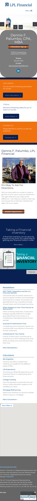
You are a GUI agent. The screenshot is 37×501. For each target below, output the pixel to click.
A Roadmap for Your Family (13, 334)
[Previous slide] (2, 24)
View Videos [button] (10, 116)
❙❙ (20, 27)
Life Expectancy (9, 369)
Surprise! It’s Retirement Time (14, 324)
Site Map (3, 492)
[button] (28, 10)
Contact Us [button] (9, 137)
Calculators (8, 355)
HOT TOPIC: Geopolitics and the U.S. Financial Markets (17, 292)
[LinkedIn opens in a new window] (18, 71)
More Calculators (10, 399)
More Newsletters (10, 348)
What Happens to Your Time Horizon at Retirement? (18, 308)
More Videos (18, 244)
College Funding (9, 380)
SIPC (12, 477)
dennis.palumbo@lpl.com (18, 66)
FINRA (8, 477)
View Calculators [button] (12, 95)
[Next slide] (35, 24)
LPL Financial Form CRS (8, 467)
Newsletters (8, 287)
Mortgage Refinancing (11, 390)
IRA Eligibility (8, 359)
